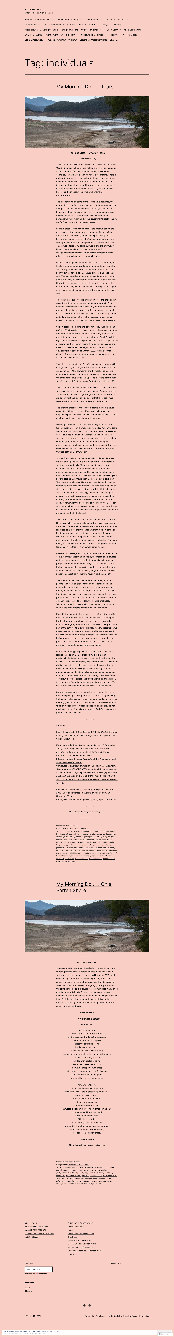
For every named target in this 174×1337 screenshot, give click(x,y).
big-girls (106, 831)
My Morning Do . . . (34, 24)
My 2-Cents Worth (133, 30)
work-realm (69, 859)
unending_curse (105, 1181)
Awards (121, 19)
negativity (90, 845)
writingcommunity (68, 861)
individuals (94, 842)
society (92, 853)
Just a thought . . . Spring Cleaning (41, 30)
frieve (70, 839)
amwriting (75, 1167)
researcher (60, 853)
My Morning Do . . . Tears (84, 87)
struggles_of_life (104, 1178)
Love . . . (114, 40)
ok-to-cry (107, 845)
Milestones (95, 30)
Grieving (98, 839)
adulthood (85, 831)
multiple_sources (103, 1173)
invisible (63, 845)
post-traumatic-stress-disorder (102, 848)
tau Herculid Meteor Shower (36, 1227)
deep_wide (68, 1170)
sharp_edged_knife (110, 1175)
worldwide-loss (109, 859)
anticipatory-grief (86, 1167)
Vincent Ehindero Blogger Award (82, 1244)
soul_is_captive (86, 1178)
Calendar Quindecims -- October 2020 (84, 1251)
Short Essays (61, 1178)
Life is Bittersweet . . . (35, 40)
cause (71, 834)
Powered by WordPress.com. (97, 1316)
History (113, 35)
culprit (78, 837)
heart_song (83, 1173)
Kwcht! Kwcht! (52, 35)
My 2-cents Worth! (33, 35)
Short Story (112, 30)
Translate (43, 1274)
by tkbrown (33, 9)
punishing (85, 1175)
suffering (59, 1181)
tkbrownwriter (76, 856)
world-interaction (81, 859)
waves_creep (61, 1184)
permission (69, 848)
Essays (105, 24)
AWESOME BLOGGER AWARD (80, 1240)
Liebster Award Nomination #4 (81, 1233)
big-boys (98, 831)
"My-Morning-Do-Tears (71, 831)
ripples (99, 1175)
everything (96, 1170)
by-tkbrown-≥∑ (62, 834)
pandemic (60, 848)
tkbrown (28, 19)
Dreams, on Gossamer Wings (93, 40)
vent (105, 856)
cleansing (77, 834)
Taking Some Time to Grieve (74, 30)
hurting (80, 842)
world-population (95, 859)
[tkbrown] (89, 1305)
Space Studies (91, 19)
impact (86, 842)
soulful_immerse (73, 1178)
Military (117, 24)
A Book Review (42, 19)
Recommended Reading (67, 19)
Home (70, 1230)
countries (59, 837)
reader (91, 850)
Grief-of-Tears (88, 839)
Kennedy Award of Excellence (80, 1247)
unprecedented (97, 856)
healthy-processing (63, 842)
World (77, 1184)
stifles (95, 1178)
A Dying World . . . (32, 1223)
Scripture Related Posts (92, 35)
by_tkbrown (98, 1167)
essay (105, 837)
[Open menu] (52, 19)
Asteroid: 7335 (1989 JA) (35, 1230)
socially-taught (83, 853)
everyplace (86, 1170)
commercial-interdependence (93, 834)
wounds (84, 1184)
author (92, 831)
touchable (86, 856)
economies (77, 1170)
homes (74, 842)
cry (74, 837)
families (59, 839)
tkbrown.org (65, 856)
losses (73, 845)
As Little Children (32, 1237)
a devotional (55, 24)
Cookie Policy (41, 1333)
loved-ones (81, 845)
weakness (71, 1184)
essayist (111, 837)
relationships (100, 850)
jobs (68, 845)
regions (93, 1175)
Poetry (92, 24)
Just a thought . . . (70, 35)
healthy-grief (107, 839)
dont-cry (98, 837)
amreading (67, 1167)
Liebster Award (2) (76, 1227)
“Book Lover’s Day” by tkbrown (62, 40)
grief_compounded (63, 1173)
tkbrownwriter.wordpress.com (87, 1181)
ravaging (85, 850)
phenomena (78, 848)
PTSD (79, 850)
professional (71, 850)
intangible (103, 842)
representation (111, 850)
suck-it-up (105, 853)
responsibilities (71, 853)
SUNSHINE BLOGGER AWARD (80, 1223)
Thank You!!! (73, 1237)
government (77, 839)
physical (87, 848)
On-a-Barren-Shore (73, 1175)
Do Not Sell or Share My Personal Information (130, 1316)
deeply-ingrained (88, 837)
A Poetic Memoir (75, 24)
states (98, 853)
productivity (60, 850)
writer (58, 861)
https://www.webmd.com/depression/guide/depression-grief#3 (86, 799)
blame (112, 831)
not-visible (99, 845)
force (65, 839)
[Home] (84, 1305)
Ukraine (108, 19)
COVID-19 (68, 837)
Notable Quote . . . (131, 35)
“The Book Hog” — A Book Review (39, 1233)
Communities (111, 834)
